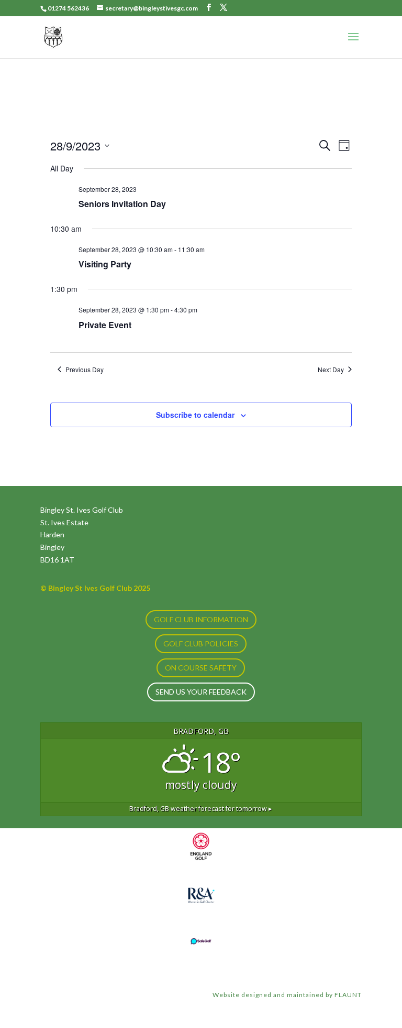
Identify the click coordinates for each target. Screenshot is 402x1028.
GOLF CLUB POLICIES (200, 643)
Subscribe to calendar (195, 414)
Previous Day (84, 369)
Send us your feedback (201, 691)
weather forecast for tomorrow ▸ (200, 808)
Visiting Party (105, 264)
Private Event (105, 325)
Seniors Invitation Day (122, 204)
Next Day (331, 369)
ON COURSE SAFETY (201, 667)
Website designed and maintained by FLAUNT (287, 995)
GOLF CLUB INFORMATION (201, 619)
